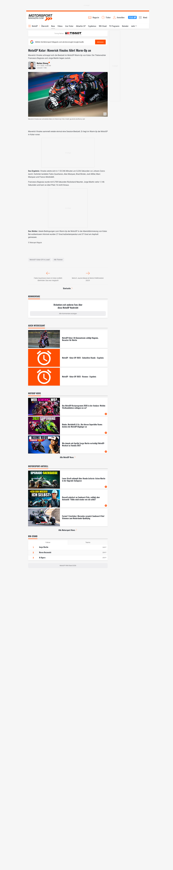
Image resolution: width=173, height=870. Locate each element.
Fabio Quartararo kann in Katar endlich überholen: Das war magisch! (48, 279)
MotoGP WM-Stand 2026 (68, 565)
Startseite (67, 288)
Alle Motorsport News (66, 530)
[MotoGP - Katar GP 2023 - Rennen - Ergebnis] (68, 377)
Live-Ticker (69, 26)
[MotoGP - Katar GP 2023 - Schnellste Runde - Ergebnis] (68, 358)
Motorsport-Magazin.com (40, 17)
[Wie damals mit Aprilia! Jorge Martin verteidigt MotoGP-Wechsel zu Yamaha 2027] (68, 444)
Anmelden (120, 17)
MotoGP (35, 26)
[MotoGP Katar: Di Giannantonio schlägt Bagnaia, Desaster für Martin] (68, 339)
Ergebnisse (92, 26)
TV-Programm (114, 26)
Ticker (108, 17)
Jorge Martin (43, 547)
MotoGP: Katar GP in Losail (40, 260)
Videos (60, 26)
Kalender (125, 26)
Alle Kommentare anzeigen (68, 313)
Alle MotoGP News (67, 457)
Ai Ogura (42, 557)
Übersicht (44, 26)
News (53, 26)
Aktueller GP (81, 26)
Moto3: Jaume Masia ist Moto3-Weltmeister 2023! (88, 279)
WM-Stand (103, 26)
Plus (131, 17)
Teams (87, 542)
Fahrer (48, 542)
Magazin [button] (96, 17)
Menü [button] (145, 17)
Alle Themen (58, 260)
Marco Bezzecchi (45, 552)
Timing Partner (59, 33)
